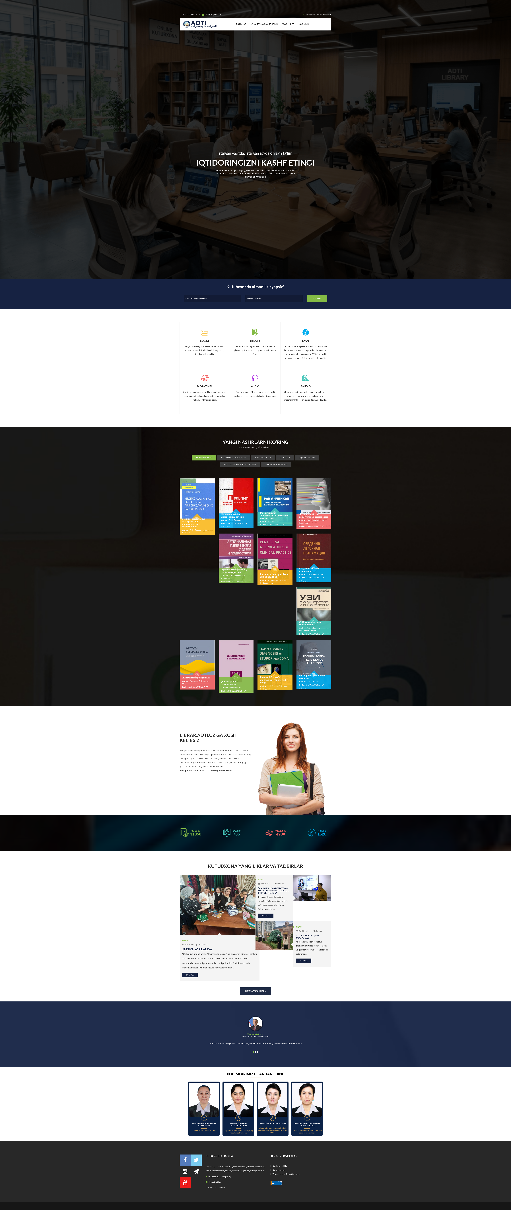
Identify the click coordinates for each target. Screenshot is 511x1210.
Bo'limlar (241, 24)
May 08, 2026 (189, 945)
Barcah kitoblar (279, 1170)
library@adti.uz (213, 15)
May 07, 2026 (265, 884)
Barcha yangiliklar (280, 1166)
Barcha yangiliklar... (255, 991)
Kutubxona (204, 945)
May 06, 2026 (303, 931)
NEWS (185, 940)
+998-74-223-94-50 (189, 15)
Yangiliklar (288, 24)
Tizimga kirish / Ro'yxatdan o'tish (318, 15)
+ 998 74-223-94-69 (216, 1187)
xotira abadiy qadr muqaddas (307, 936)
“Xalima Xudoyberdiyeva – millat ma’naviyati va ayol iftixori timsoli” (273, 890)
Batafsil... (190, 975)
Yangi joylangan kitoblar (264, 24)
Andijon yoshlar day (197, 949)
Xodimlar (304, 24)
